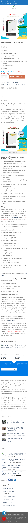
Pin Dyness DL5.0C (20, 84)
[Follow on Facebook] (9, 480)
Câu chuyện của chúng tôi (10, 496)
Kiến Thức (19, 518)
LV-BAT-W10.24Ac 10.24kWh (5, 356)
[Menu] (2, 7)
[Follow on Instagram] (12, 480)
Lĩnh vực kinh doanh (8, 502)
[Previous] (1, 353)
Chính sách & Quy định (9, 505)
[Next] (27, 353)
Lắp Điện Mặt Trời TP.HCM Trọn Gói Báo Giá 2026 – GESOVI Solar (16, 434)
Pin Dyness (13, 84)
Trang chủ (4, 40)
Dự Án (14, 518)
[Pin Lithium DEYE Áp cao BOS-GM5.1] (21, 349)
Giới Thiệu (9, 518)
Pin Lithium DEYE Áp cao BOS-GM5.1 (21, 356)
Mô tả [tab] (2, 97)
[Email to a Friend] (10, 88)
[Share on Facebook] (5, 88)
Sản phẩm (11, 517)
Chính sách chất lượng (9, 499)
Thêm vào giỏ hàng (16, 77)
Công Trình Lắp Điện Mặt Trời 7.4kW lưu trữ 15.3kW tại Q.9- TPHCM (14, 440)
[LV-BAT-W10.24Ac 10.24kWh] (7, 349)
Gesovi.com (11, 320)
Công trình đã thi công (8, 491)
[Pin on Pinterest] (13, 88)
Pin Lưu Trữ (12, 40)
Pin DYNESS (20, 40)
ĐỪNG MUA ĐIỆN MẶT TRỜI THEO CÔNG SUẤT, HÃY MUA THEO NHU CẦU (15, 429)
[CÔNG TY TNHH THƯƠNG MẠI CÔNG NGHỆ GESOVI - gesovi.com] (14, 7)
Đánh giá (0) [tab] (4, 100)
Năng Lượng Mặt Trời (8, 488)
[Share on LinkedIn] (16, 88)
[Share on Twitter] (8, 88)
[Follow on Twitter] (15, 480)
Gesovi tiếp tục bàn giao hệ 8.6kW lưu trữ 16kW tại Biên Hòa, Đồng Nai (16, 422)
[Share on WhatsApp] (2, 88)
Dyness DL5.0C (6, 84)
